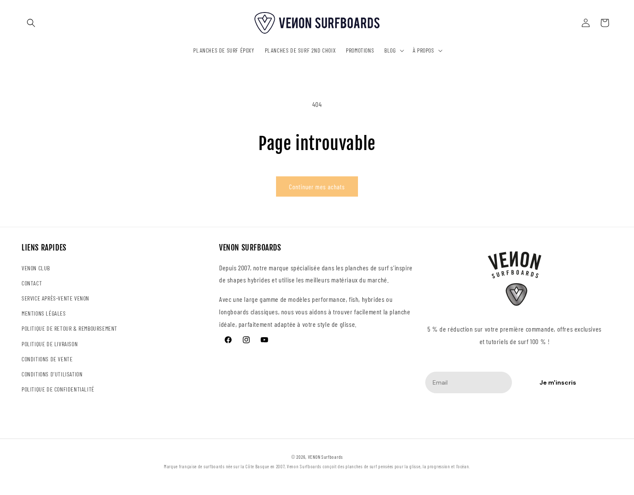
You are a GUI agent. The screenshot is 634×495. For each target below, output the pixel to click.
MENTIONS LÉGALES (44, 313)
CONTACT (32, 283)
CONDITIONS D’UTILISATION (52, 374)
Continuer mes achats (317, 187)
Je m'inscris (558, 382)
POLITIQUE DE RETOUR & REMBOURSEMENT (69, 328)
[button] (31, 22)
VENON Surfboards (325, 457)
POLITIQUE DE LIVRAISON (50, 344)
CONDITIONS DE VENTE (47, 359)
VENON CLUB (36, 268)
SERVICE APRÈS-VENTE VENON (55, 298)
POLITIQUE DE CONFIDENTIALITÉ (58, 389)
